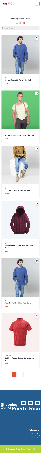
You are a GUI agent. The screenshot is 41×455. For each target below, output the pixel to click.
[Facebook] (32, 435)
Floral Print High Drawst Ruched (17, 190)
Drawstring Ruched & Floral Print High (19, 135)
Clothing (8, 133)
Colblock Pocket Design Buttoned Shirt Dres (20, 359)
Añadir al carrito (20, 73)
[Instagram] (38, 435)
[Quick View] (4, 73)
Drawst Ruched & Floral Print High (18, 80)
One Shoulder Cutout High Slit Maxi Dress (19, 247)
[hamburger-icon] (37, 4)
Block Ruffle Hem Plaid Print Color (18, 303)
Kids (6, 77)
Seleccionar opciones (20, 128)
